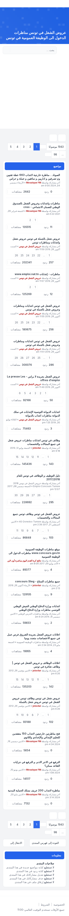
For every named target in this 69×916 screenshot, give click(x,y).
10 (22, 530)
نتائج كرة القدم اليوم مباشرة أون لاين (24, 560)
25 (22, 255)
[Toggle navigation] (4, 3)
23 (33, 255)
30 (16, 495)
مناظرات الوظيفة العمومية (29, 642)
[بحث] (13, 50)
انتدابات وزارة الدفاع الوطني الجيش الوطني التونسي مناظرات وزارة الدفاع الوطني (36, 607)
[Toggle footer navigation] (4, 893)
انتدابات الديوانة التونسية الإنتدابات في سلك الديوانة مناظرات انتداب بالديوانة (36, 413)
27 (27, 357)
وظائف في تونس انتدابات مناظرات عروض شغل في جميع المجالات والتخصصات (34, 442)
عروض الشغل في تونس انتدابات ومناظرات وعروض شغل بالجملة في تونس (36, 307)
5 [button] (11, 146)
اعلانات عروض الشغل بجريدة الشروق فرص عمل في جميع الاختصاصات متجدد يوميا (33, 636)
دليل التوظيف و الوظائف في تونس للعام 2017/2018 (38, 477)
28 (22, 357)
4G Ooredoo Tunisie (30, 521)
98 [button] (55, 154)
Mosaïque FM (33, 182)
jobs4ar (37, 448)
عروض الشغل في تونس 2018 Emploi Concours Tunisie (36, 485)
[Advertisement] (34, 92)
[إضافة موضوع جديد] (62, 137)
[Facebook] (65, 893)
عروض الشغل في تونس (30, 246)
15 (17, 456)
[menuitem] (59, 904)
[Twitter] (62, 893)
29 (16, 357)
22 (38, 255)
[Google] (56, 893)
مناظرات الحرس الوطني (29, 613)
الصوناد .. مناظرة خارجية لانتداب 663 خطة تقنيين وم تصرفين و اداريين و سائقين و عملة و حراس (33, 176)
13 (27, 456)
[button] (48, 154)
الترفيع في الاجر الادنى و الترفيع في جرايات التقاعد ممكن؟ (36, 763)
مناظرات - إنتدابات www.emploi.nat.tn (37, 274)
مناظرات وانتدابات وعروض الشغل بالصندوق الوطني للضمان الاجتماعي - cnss (36, 205)
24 (27, 255)
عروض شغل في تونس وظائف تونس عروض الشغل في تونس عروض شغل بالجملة (36, 700)
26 (16, 255)
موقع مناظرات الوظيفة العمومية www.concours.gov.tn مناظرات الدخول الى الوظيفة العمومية (34, 553)
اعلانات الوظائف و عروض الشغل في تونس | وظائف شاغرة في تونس (36, 664)
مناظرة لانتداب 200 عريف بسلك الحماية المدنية (34, 790)
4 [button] (17, 146)
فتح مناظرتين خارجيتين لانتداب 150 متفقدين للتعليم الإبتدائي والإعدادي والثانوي (36, 735)
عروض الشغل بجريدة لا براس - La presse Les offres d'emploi (33, 378)
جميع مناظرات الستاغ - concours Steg (37, 581)
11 (38, 456)
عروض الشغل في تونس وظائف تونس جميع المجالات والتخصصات (36, 515)
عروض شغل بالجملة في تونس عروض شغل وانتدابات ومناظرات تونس (36, 240)
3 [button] (23, 146)
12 (32, 456)
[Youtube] (59, 893)
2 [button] (30, 146)
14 (22, 456)
